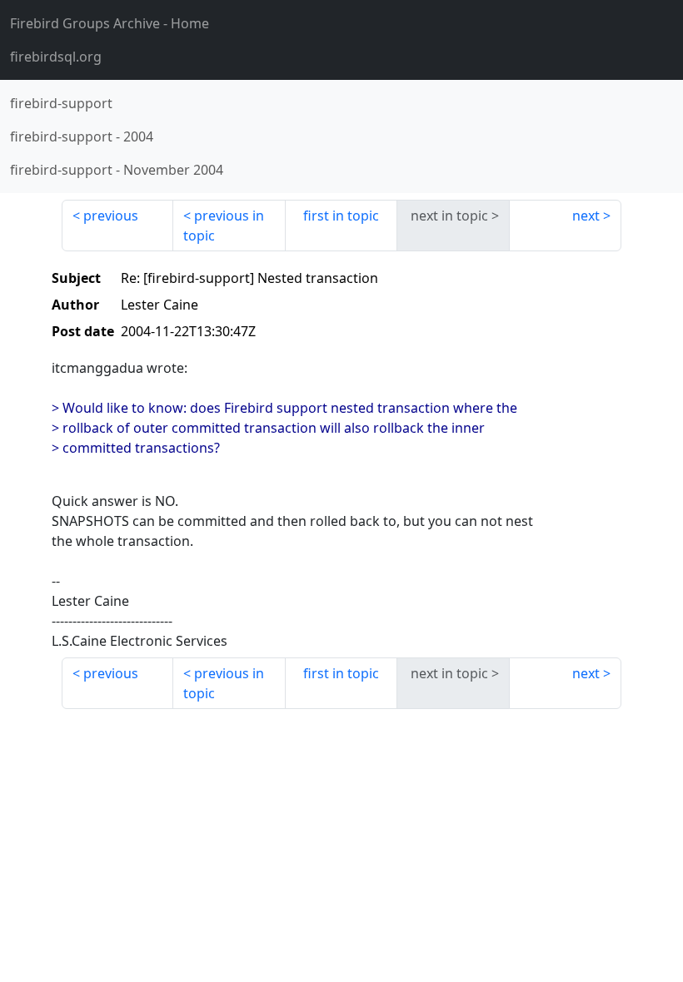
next (586, 215)
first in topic (341, 215)
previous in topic (223, 225)
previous (110, 215)
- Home (109, 23)
